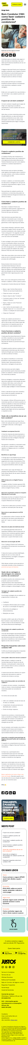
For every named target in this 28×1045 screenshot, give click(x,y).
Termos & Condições (7, 972)
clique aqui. (13, 1020)
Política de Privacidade (8, 980)
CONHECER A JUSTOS (14, 142)
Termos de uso (6, 974)
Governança (5, 987)
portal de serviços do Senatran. (10, 567)
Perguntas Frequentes (8, 985)
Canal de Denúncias (7, 990)
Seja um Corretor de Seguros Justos (12, 982)
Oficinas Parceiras (7, 977)
